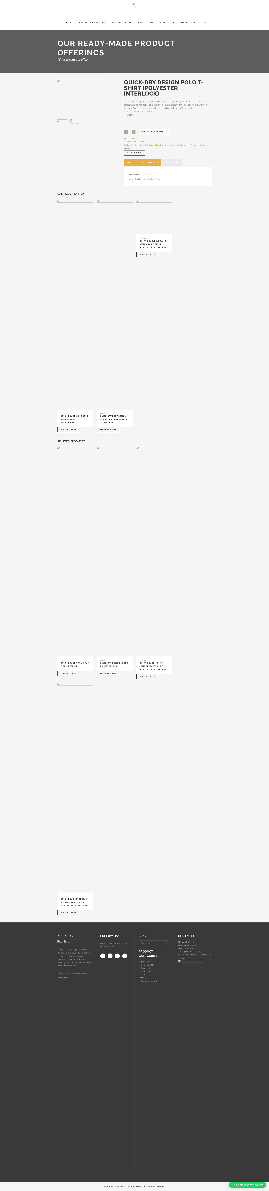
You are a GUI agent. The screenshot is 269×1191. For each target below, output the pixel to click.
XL (154, 174)
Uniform (144, 971)
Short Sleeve (183, 145)
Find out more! (69, 430)
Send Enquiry (134, 153)
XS (144, 174)
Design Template (148, 981)
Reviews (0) (172, 163)
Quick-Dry (170, 145)
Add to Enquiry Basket (154, 132)
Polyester (158, 145)
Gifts (140, 975)
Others (141, 978)
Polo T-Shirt (146, 145)
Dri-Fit (134, 145)
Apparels (142, 962)
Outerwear (145, 965)
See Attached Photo (151, 179)
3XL (161, 174)
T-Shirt (140, 141)
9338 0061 (193, 945)
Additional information (142, 163)
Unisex (203, 145)
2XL (157, 174)
